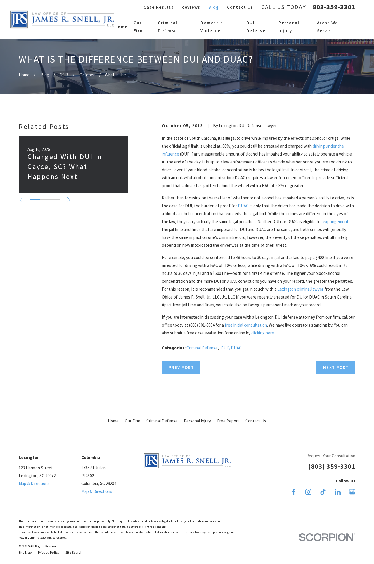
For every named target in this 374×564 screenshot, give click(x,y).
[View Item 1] (35, 199)
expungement (336, 221)
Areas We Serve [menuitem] (327, 26)
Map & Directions (34, 483)
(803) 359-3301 (331, 466)
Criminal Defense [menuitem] (167, 26)
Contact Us (240, 7)
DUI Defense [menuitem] (256, 26)
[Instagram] (308, 492)
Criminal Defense (202, 348)
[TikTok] (323, 492)
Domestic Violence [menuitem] (211, 26)
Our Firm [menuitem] (139, 26)
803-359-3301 (334, 7)
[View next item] (68, 199)
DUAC (243, 205)
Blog (213, 7)
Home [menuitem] (121, 27)
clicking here (262, 333)
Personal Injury (197, 421)
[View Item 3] (55, 199)
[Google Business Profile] (352, 492)
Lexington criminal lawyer (300, 289)
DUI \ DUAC (231, 348)
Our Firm (132, 421)
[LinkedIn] (338, 492)
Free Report (228, 421)
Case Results (158, 7)
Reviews (190, 7)
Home (113, 421)
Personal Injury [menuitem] (288, 26)
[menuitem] (25, 552)
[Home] (62, 19)
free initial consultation (246, 325)
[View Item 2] (45, 199)
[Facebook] (294, 492)
